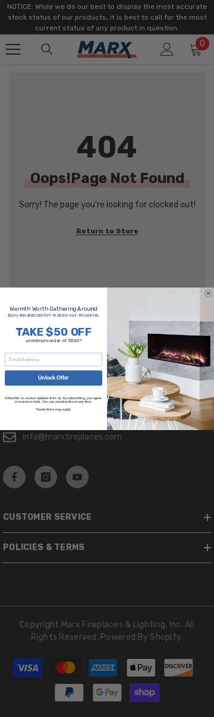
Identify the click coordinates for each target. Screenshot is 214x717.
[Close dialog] (208, 293)
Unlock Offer (53, 378)
